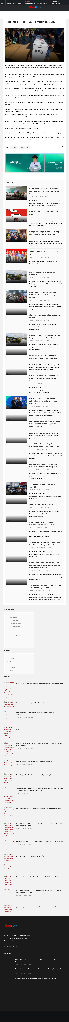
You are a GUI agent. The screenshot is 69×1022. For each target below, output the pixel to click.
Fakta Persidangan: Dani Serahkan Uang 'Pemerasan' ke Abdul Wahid (35, 761)
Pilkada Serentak (14, 632)
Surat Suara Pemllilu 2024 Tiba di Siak (43, 504)
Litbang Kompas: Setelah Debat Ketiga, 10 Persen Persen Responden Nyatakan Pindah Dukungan (44, 423)
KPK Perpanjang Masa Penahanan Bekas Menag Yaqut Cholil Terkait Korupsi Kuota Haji (40, 841)
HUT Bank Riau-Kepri (15, 626)
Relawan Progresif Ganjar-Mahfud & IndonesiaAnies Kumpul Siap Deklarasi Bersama (43, 401)
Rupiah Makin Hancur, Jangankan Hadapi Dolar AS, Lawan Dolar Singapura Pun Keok (35, 978)
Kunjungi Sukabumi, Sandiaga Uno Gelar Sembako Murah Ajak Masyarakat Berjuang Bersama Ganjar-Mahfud (44, 565)
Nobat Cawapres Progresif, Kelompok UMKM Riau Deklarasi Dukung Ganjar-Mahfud (43, 295)
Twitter (11, 664)
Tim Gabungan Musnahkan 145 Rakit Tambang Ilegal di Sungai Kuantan (36, 775)
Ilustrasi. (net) (10, 57)
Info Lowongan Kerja (15, 620)
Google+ (12, 670)
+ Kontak (63, 1014)
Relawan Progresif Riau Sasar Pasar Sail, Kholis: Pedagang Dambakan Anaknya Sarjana (44, 378)
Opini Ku (12, 638)
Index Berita (13, 658)
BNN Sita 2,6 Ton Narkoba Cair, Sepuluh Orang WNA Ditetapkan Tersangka (27, 3)
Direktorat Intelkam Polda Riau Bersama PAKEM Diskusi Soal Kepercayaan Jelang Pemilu (44, 191)
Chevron (12, 641)
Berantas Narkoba (14, 629)
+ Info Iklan (31, 1014)
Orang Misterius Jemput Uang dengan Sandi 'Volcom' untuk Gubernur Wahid (37, 876)
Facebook (12, 667)
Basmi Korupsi (13, 617)
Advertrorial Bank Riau (15, 644)
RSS (11, 661)
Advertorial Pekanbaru (15, 623)
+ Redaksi (25, 1014)
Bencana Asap (13, 635)
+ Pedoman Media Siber (53, 1014)
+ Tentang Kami (17, 1014)
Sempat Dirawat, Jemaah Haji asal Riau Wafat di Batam (31, 703)
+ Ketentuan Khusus (41, 1014)
